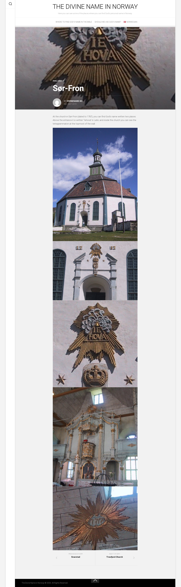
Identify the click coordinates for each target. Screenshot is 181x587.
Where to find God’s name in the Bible (74, 22)
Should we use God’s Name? (108, 22)
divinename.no (75, 101)
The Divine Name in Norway (95, 6)
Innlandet (58, 81)
